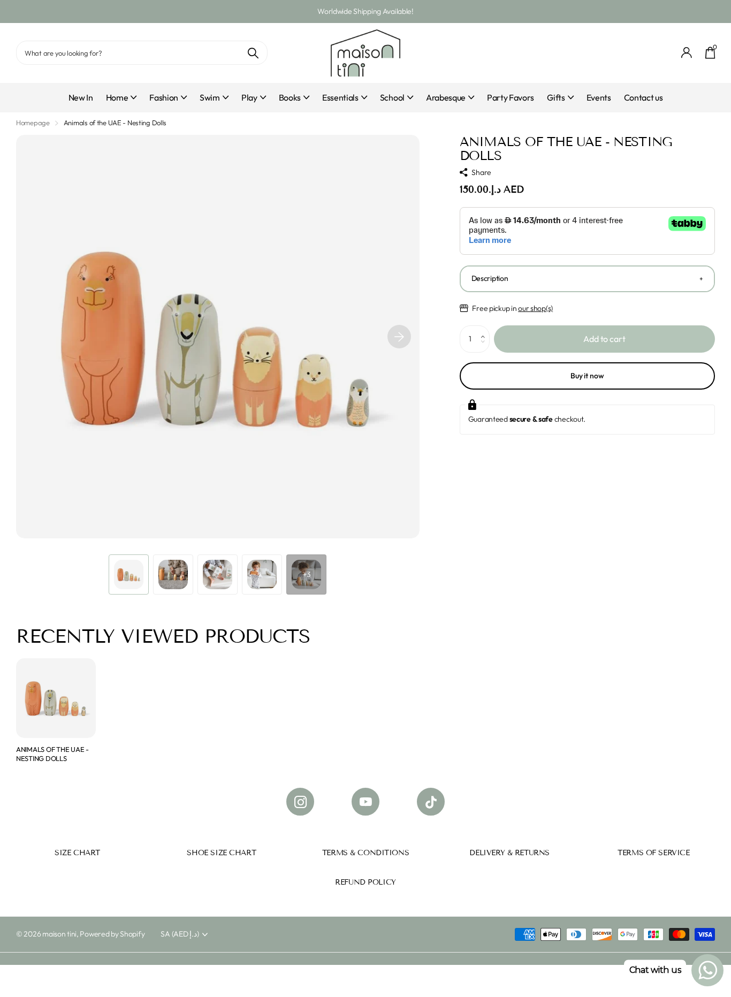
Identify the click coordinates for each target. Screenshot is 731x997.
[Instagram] (300, 802)
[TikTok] (431, 802)
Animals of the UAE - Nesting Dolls (52, 754)
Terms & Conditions (365, 852)
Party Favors (510, 97)
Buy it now (587, 375)
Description (489, 278)
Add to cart (604, 338)
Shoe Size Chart (221, 852)
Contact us (643, 97)
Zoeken (253, 53)
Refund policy (365, 882)
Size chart (77, 852)
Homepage (33, 122)
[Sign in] (686, 53)
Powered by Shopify (112, 934)
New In (80, 97)
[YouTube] (365, 802)
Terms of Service (653, 852)
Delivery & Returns (509, 852)
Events (599, 97)
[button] (399, 336)
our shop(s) (535, 308)
